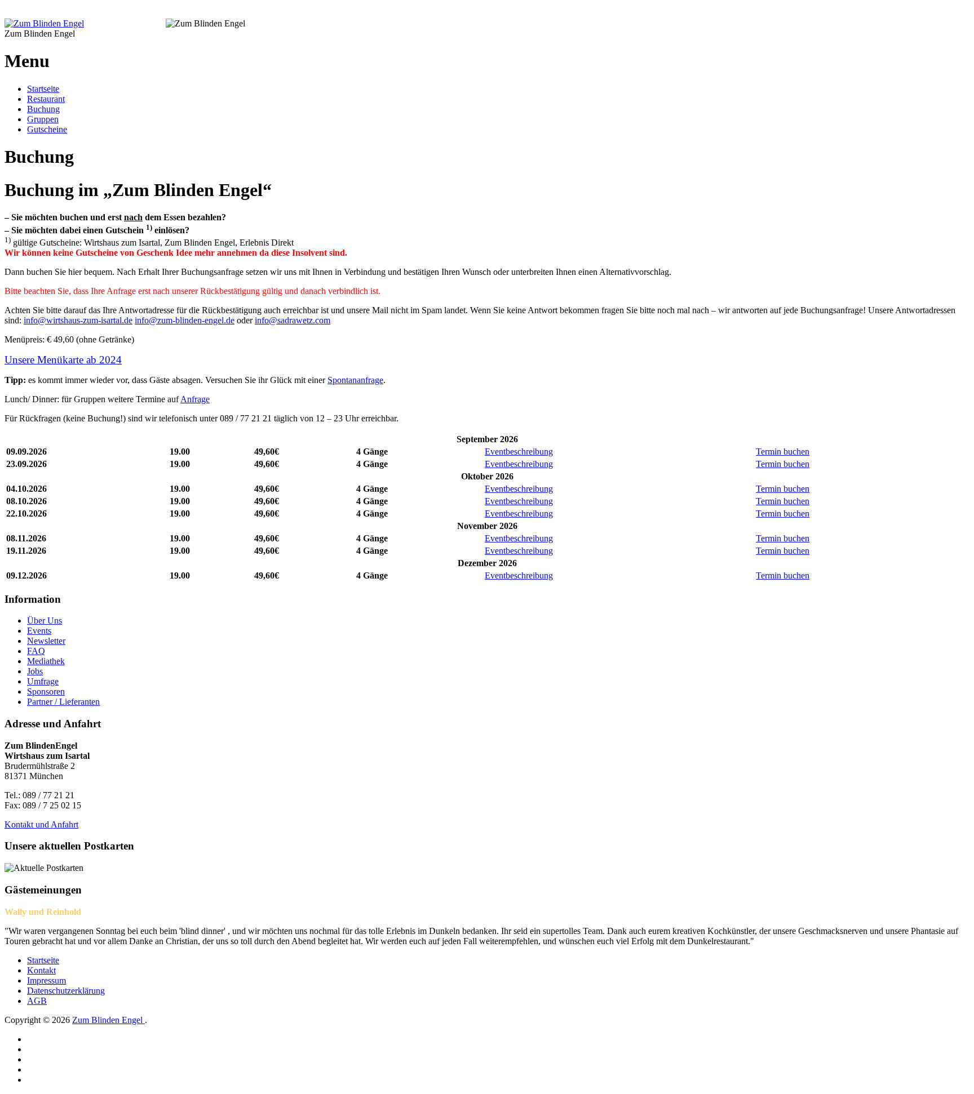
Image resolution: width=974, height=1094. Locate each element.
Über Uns (44, 620)
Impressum (46, 980)
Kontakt (41, 970)
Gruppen (43, 119)
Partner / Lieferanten (63, 701)
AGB (37, 1001)
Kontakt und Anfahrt (41, 824)
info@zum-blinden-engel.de (184, 320)
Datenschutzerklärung (66, 990)
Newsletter (46, 641)
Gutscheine (47, 129)
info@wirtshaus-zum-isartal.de (78, 320)
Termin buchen (782, 451)
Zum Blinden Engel (108, 1020)
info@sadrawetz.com (292, 320)
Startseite (43, 89)
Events (39, 630)
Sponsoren (46, 691)
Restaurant (46, 99)
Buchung (43, 109)
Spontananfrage (355, 380)
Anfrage (195, 399)
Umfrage (43, 681)
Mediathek (46, 661)
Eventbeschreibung (519, 451)
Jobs (35, 671)
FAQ (36, 651)
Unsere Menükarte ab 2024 (63, 360)
